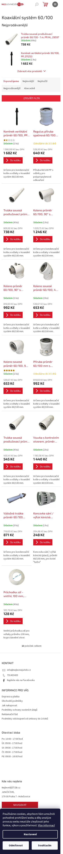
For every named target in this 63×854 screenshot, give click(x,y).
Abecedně (29, 88)
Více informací (46, 825)
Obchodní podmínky (12, 701)
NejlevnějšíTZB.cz (11, 787)
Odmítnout (16, 845)
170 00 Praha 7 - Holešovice (16, 796)
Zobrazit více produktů (29, 71)
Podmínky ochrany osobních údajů (19, 710)
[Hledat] (36, 4)
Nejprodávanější (12, 88)
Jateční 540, (8, 792)
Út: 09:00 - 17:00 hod (12, 743)
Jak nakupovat (9, 705)
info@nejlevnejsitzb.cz (19, 670)
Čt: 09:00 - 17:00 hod (12, 752)
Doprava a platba (10, 696)
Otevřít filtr (31, 98)
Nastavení (30, 834)
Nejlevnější (28, 81)
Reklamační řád (10, 714)
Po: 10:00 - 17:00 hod (12, 739)
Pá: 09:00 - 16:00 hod (12, 756)
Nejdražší (42, 81)
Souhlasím (44, 845)
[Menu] (55, 4)
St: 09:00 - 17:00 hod (12, 748)
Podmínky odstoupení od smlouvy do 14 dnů (25, 718)
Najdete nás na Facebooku (21, 680)
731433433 (12, 675)
